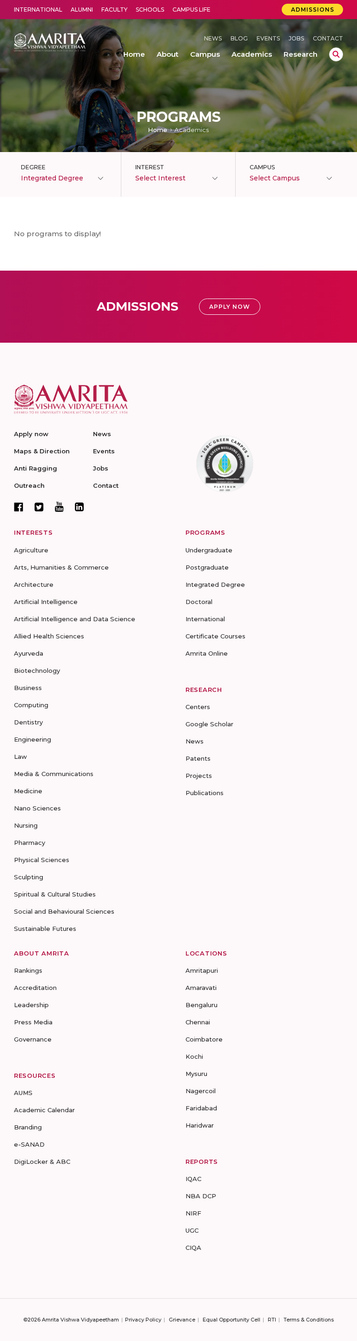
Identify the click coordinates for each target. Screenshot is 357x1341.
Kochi (194, 1056)
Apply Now (229, 306)
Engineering (32, 739)
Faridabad (201, 1108)
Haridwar (199, 1125)
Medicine (28, 791)
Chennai (197, 1022)
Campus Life (191, 9)
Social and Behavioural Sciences (64, 911)
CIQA (193, 1247)
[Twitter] (39, 506)
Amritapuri (201, 970)
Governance (33, 1039)
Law (20, 756)
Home (157, 129)
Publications (204, 793)
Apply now (31, 434)
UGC (191, 1230)
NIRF (193, 1213)
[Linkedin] (79, 506)
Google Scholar (209, 724)
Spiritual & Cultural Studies (55, 894)
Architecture (33, 584)
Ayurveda (28, 653)
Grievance (182, 1319)
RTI (272, 1319)
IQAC (193, 1178)
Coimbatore (204, 1039)
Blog (239, 38)
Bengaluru (201, 1005)
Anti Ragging (35, 468)
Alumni (82, 9)
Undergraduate (208, 550)
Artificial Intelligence (46, 601)
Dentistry (28, 722)
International (38, 9)
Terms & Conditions (309, 1319)
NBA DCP (200, 1196)
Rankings (28, 970)
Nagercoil (200, 1091)
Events (268, 38)
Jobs (296, 38)
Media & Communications (53, 773)
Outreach (29, 485)
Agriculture (31, 550)
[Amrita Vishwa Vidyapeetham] (50, 41)
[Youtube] (59, 506)
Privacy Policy (143, 1319)
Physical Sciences (41, 859)
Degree (33, 167)
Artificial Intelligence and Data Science (74, 619)
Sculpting (28, 877)
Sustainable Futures (45, 928)
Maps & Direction (42, 451)
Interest (149, 167)
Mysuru (196, 1073)
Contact (328, 38)
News (213, 38)
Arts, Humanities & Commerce (61, 567)
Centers (197, 706)
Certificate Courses (215, 636)
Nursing (26, 825)
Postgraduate (207, 567)
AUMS (23, 1092)
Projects (198, 775)
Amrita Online (206, 653)
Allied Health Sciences (49, 636)
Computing (31, 705)
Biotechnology (37, 670)
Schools (150, 9)
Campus (262, 167)
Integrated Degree (215, 584)
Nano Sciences (37, 808)
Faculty (114, 9)
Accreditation (35, 987)
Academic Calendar (44, 1110)
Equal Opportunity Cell (231, 1319)
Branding (28, 1127)
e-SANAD (29, 1144)
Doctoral (198, 601)
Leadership (31, 1005)
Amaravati (201, 987)
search (336, 54)
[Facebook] (18, 506)
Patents (198, 758)
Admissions (312, 9)
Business (28, 687)
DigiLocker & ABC (42, 1161)
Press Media (33, 1022)
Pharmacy (29, 842)
